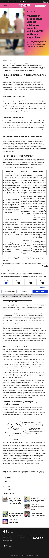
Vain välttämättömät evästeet (9, 291)
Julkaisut (14, 1)
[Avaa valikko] (2, 5)
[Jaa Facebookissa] (5, 477)
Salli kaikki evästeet (40, 291)
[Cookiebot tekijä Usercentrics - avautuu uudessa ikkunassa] (42, 266)
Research (10, 1)
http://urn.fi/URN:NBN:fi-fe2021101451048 (35, 51)
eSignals (3, 1)
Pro (6, 1)
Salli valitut (24, 291)
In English (28, 5)
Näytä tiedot (42, 287)
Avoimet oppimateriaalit (22, 1)
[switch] (18, 283)
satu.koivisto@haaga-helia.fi (7, 540)
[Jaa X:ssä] (8, 477)
